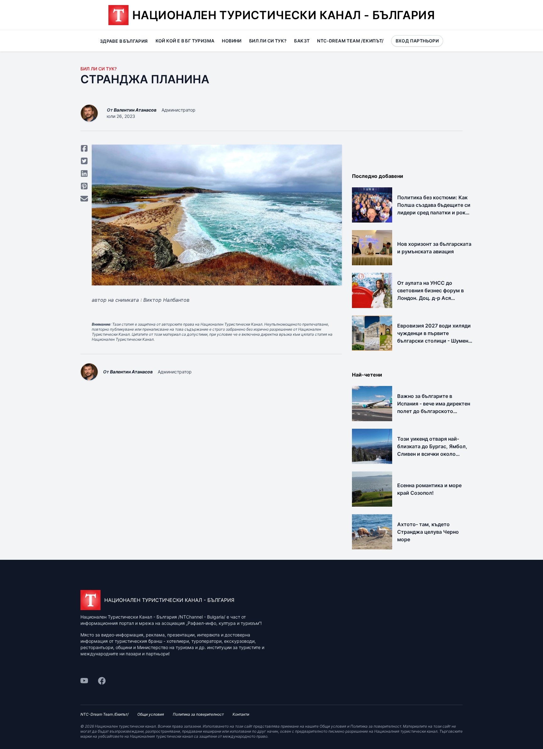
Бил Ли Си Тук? (98, 68)
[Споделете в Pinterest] (84, 186)
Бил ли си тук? (268, 40)
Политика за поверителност (198, 714)
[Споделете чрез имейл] (84, 198)
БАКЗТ (302, 40)
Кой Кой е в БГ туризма (185, 40)
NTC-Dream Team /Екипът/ (350, 40)
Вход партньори (417, 40)
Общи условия (150, 714)
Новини (231, 40)
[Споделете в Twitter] (84, 161)
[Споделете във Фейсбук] (84, 148)
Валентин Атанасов (135, 110)
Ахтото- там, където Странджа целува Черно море (428, 531)
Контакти (241, 714)
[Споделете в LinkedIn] (84, 173)
